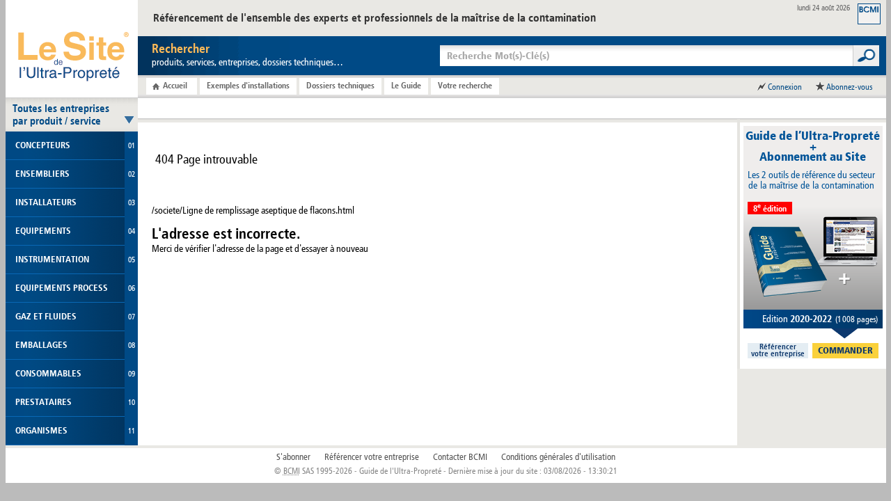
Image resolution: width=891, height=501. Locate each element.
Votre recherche (465, 85)
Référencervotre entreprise (778, 350)
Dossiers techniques (340, 85)
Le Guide (406, 85)
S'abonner (293, 457)
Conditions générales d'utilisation (558, 457)
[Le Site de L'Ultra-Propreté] (72, 48)
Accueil (175, 85)
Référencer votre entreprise (371, 457)
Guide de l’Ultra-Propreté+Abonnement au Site (813, 146)
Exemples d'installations (248, 85)
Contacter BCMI (460, 457)
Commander (845, 350)
